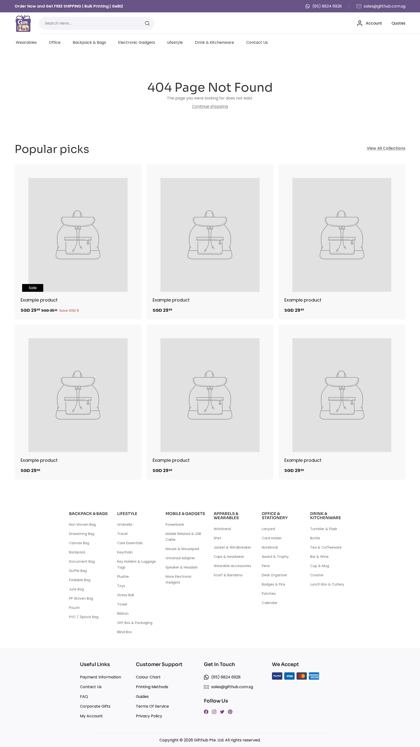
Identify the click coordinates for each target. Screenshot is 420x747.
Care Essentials (130, 543)
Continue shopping (210, 106)
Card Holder (272, 538)
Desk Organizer (274, 575)
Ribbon (123, 613)
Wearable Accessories (232, 565)
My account (91, 716)
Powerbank (175, 524)
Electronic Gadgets (136, 42)
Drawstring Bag (81, 533)
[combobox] (96, 23)
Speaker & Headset (182, 567)
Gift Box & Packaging (134, 622)
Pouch (74, 607)
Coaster (317, 575)
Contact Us (257, 42)
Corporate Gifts (95, 706)
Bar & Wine (319, 556)
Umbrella (124, 524)
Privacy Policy (149, 716)
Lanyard (268, 528)
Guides (142, 696)
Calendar (269, 602)
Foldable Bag (79, 580)
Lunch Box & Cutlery (327, 584)
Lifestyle (175, 42)
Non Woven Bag (82, 524)
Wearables (26, 42)
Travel (122, 533)
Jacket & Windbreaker (232, 547)
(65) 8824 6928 (327, 6)
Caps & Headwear (229, 556)
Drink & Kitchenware (214, 42)
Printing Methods (152, 687)
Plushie (123, 576)
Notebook (270, 547)
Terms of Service (152, 706)
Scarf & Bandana (228, 575)
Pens (266, 565)
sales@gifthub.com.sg (384, 6)
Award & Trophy (275, 556)
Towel (122, 604)
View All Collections (386, 148)
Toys (121, 585)
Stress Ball (125, 595)
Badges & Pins (273, 584)
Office (55, 42)
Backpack (77, 552)
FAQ (84, 696)
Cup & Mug (319, 565)
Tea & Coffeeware (326, 547)
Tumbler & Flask (323, 528)
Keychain (125, 552)
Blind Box (124, 632)
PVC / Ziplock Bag (83, 616)
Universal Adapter (180, 558)
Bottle (315, 538)
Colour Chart (148, 677)
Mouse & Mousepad (182, 548)
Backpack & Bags (89, 42)
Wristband (222, 528)
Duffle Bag (78, 570)
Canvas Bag (79, 543)
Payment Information (100, 677)
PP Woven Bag (81, 598)
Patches (269, 593)
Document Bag (82, 561)
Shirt (217, 538)
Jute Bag (76, 589)
